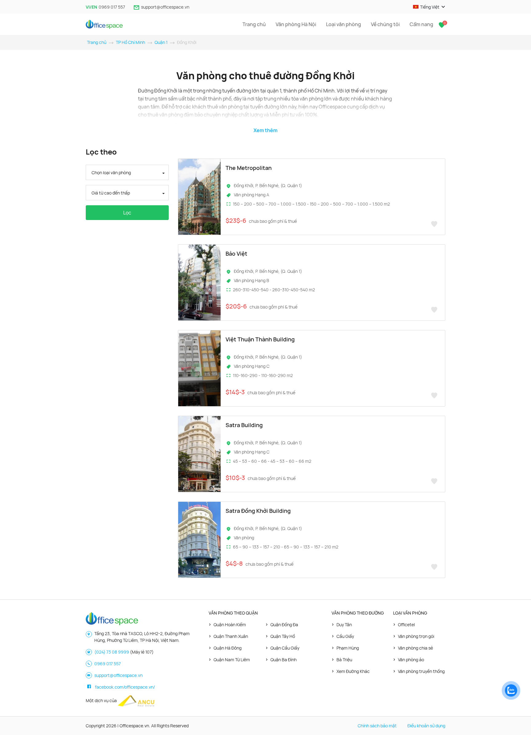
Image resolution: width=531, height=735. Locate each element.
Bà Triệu (344, 659)
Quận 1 (161, 42)
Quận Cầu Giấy (284, 648)
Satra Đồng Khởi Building (258, 510)
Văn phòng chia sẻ (415, 648)
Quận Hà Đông (228, 648)
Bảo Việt (236, 253)
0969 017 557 (112, 7)
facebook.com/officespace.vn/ (125, 687)
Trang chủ (254, 24)
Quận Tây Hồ (282, 636)
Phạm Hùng (347, 648)
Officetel (406, 624)
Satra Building (244, 425)
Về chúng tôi (385, 24)
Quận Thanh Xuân (231, 636)
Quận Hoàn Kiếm (230, 624)
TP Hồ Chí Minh (130, 42)
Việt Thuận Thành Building (260, 339)
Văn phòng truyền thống (421, 671)
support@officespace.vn (165, 7)
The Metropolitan (249, 167)
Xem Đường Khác (353, 671)
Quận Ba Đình (283, 659)
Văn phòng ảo (411, 659)
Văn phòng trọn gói (416, 636)
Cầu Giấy (345, 636)
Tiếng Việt (429, 7)
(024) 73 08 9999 (111, 652)
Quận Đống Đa (284, 624)
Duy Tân (344, 624)
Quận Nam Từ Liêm (232, 659)
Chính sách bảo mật (377, 726)
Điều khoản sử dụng (426, 726)
